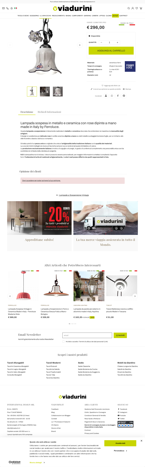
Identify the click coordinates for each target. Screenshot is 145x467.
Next (80, 45)
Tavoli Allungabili (15, 363)
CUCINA (109, 16)
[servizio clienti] (7, 8)
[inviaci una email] (3, 8)
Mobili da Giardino (126, 363)
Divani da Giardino (124, 372)
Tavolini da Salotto (53, 369)
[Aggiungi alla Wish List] (33, 281)
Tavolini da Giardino (124, 375)
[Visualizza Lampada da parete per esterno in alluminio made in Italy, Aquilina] (98, 276)
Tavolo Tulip (50, 375)
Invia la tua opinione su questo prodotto (107, 89)
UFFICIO (102, 16)
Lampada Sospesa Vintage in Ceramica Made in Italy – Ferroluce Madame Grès (22, 311)
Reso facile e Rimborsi (92, 419)
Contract (123, 16)
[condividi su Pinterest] (124, 96)
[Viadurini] (72, 8)
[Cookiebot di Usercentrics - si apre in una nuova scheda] (15, 462)
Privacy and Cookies (92, 433)
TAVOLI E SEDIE (23, 16)
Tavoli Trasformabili (53, 372)
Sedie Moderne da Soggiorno (89, 372)
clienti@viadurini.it (13, 428)
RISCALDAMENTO (58, 16)
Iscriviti (121, 335)
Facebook (123, 409)
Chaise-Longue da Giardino (127, 366)
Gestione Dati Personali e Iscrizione (97, 409)
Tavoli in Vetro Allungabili (16, 372)
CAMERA (95, 16)
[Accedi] (133, 8)
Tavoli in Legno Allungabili (16, 369)
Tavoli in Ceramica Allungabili (18, 366)
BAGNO (68, 16)
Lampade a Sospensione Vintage (74, 195)
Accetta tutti (120, 443)
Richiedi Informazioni (49, 111)
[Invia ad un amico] (106, 96)
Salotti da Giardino (124, 369)
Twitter (122, 419)
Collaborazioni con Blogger (60, 415)
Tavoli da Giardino (53, 378)
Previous (10, 45)
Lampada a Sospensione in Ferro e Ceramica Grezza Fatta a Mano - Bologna (55, 311)
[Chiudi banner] (141, 441)
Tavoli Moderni (53, 363)
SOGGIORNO (34, 16)
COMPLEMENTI (77, 16)
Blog (53, 412)
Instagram (123, 412)
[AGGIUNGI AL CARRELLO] (131, 276)
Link (105, 341)
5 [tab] (77, 325)
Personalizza (119, 451)
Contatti (54, 419)
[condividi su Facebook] (118, 96)
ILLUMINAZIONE (45, 16)
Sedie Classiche (84, 366)
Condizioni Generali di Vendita (95, 415)
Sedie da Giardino (84, 375)
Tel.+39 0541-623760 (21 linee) (18, 415)
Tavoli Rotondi (51, 366)
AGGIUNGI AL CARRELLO (111, 50)
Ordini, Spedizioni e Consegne (95, 412)
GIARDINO (87, 16)
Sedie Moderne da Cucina (87, 369)
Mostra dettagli (36, 462)
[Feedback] (11, 8)
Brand (53, 431)
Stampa (128, 89)
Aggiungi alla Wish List (112, 85)
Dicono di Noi (56, 428)
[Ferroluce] (130, 66)
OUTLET (115, 16)
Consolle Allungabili (14, 375)
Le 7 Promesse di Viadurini (60, 422)
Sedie (81, 363)
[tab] (26, 112)
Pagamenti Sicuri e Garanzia (95, 422)
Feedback (54, 409)
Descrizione (27, 111)
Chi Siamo (55, 425)
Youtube (123, 415)
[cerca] (128, 8)
